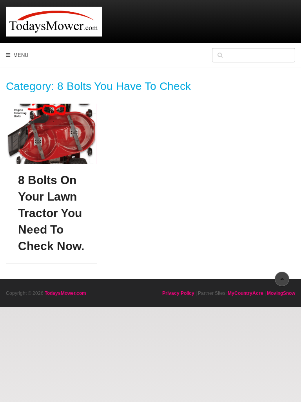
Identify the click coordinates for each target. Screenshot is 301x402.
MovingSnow (281, 293)
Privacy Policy (178, 293)
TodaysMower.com (65, 293)
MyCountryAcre (245, 293)
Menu (20, 55)
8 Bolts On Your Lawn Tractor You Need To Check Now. (51, 213)
